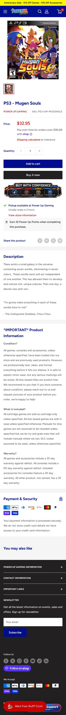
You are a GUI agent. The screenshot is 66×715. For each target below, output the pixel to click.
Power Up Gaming (15, 111)
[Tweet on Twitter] (53, 240)
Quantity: (9, 150)
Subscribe (15, 632)
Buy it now (33, 175)
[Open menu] (5, 11)
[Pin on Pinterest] (46, 240)
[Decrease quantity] (20, 151)
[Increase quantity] (39, 151)
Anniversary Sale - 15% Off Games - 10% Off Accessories (33, 2)
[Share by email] (60, 240)
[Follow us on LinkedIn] (46, 660)
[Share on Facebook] (39, 240)
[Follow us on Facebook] (6, 660)
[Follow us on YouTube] (32, 660)
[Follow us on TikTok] (39, 660)
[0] (59, 11)
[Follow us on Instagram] (19, 660)
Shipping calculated (28, 139)
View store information (22, 215)
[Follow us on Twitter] (12, 660)
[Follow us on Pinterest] (26, 660)
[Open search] (40, 11)
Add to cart (33, 163)
